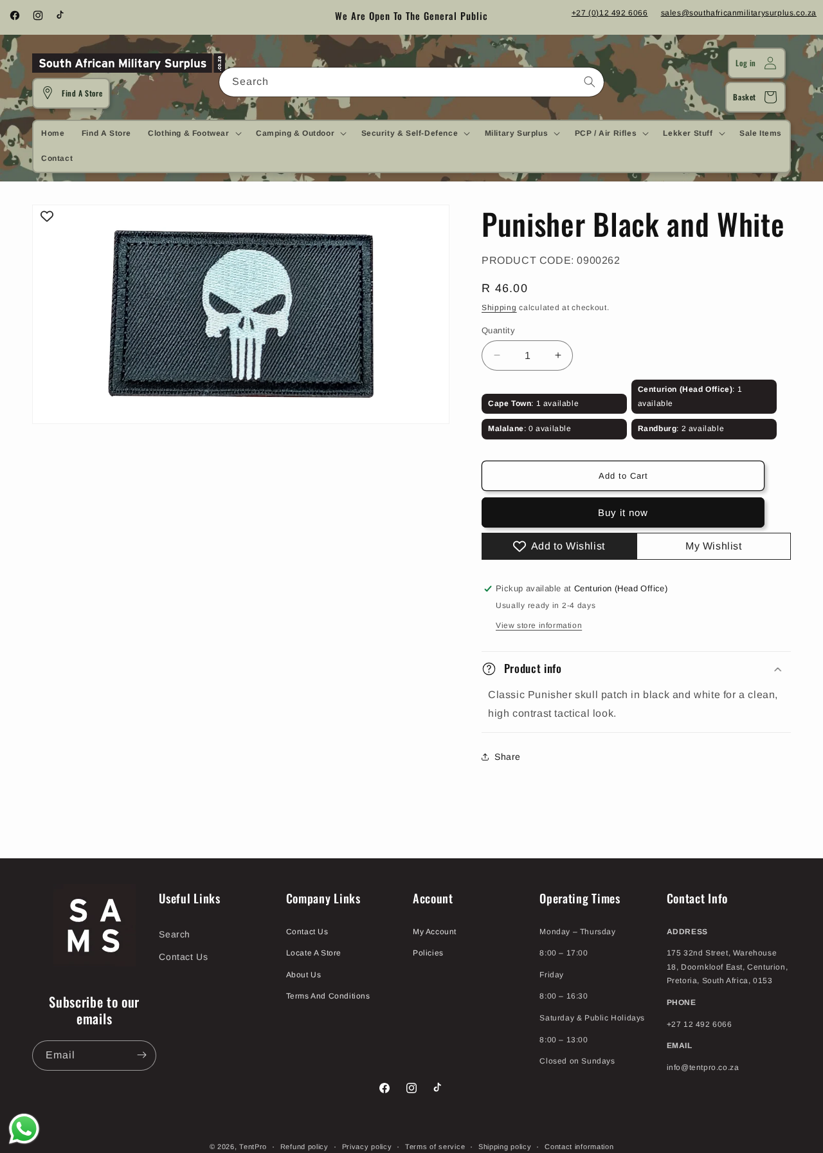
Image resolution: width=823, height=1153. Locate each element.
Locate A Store (313, 952)
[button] (193, 133)
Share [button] (507, 757)
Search (174, 933)
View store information (539, 625)
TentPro (253, 1146)
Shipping (499, 306)
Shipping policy (505, 1146)
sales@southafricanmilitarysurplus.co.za (739, 12)
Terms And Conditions (328, 996)
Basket (744, 96)
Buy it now (623, 512)
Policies (428, 952)
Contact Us (183, 956)
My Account (435, 931)
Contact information (579, 1146)
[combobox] (411, 82)
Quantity (498, 330)
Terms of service (435, 1146)
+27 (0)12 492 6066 (610, 12)
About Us (303, 974)
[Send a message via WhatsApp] (24, 1129)
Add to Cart (623, 476)
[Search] (589, 82)
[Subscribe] (141, 1055)
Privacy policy (367, 1146)
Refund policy (304, 1146)
